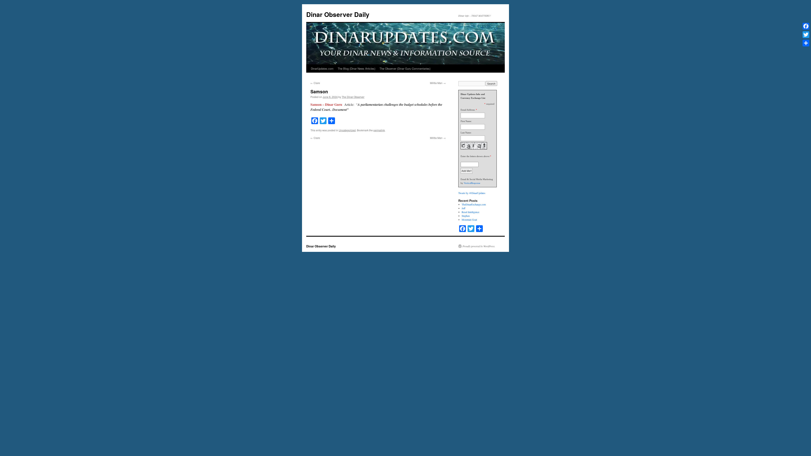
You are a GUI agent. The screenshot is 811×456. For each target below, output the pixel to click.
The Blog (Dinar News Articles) (356, 68)
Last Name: (466, 132)
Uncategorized (347, 130)
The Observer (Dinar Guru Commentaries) (405, 68)
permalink (379, 130)
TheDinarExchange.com (474, 204)
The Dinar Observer (353, 97)
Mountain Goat (469, 219)
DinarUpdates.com (322, 68)
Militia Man (438, 83)
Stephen (466, 215)
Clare (315, 83)
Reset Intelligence (470, 212)
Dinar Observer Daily (337, 14)
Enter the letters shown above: (475, 156)
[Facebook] (806, 26)
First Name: (466, 121)
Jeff (463, 208)
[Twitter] (806, 34)
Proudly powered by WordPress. (479, 246)
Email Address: (468, 110)
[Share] (806, 43)
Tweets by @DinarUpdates (471, 193)
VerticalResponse (472, 183)
